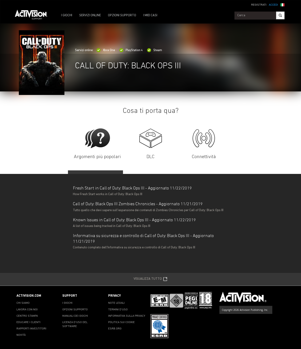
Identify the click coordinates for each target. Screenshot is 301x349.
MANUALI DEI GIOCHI (75, 316)
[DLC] (150, 138)
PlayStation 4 (134, 50)
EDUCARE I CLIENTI (28, 322)
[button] (282, 4)
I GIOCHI (66, 15)
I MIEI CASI (150, 15)
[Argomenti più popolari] (97, 138)
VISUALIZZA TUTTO (148, 279)
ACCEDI (273, 5)
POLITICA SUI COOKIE (121, 322)
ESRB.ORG (115, 328)
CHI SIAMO (23, 303)
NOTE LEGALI (116, 303)
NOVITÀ (21, 335)
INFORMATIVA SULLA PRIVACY (126, 316)
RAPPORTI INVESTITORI (31, 328)
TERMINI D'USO (118, 309)
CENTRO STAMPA (27, 316)
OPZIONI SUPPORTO (122, 15)
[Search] (280, 15)
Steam (157, 50)
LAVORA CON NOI (27, 309)
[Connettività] (204, 138)
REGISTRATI (258, 5)
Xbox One (109, 50)
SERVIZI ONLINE (90, 15)
